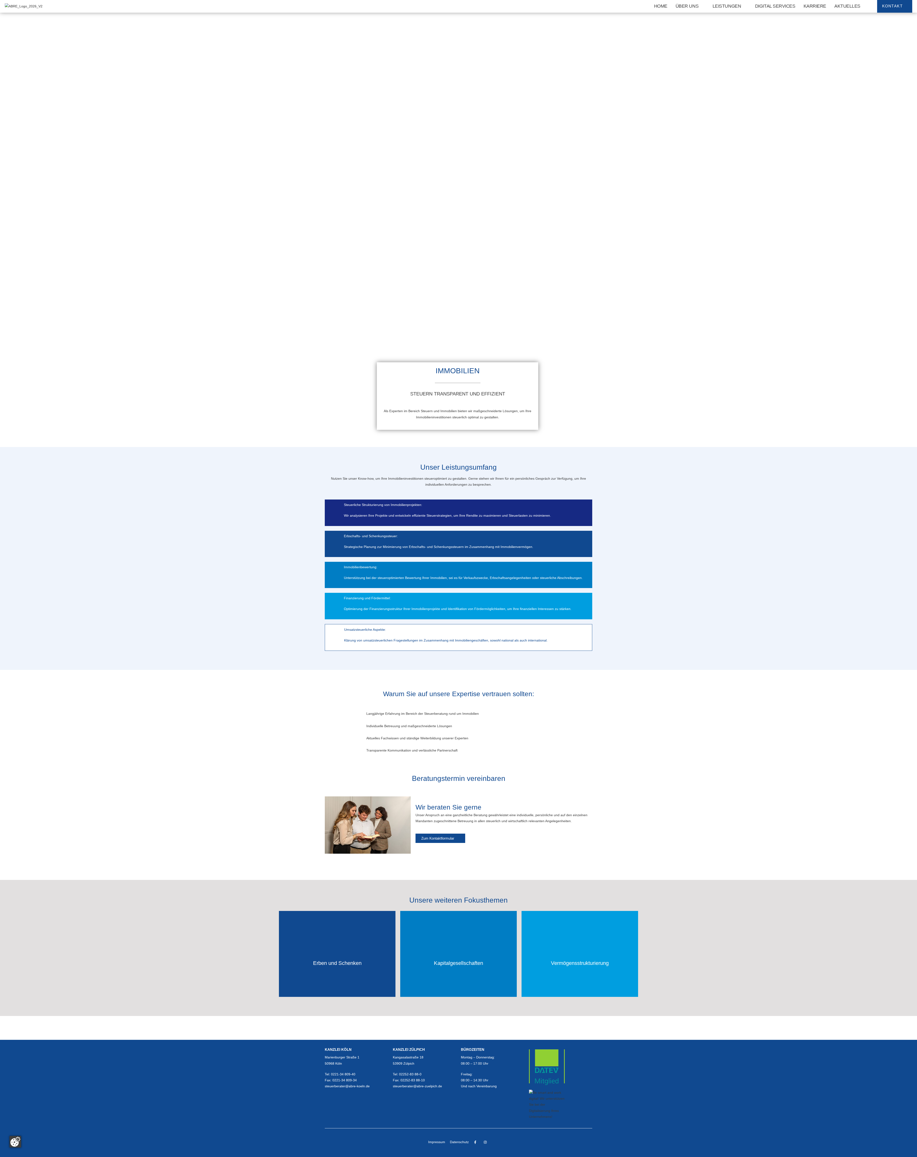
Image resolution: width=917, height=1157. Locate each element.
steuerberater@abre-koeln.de (347, 1086)
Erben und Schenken (337, 963)
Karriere (815, 6)
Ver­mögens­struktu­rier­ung (580, 963)
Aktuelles (847, 6)
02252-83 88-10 (412, 1080)
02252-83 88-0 (410, 1074)
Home (660, 6)
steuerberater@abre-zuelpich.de (417, 1086)
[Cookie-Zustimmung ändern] (15, 1141)
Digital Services (775, 6)
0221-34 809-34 (344, 1080)
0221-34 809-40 (343, 1074)
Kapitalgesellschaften (458, 963)
